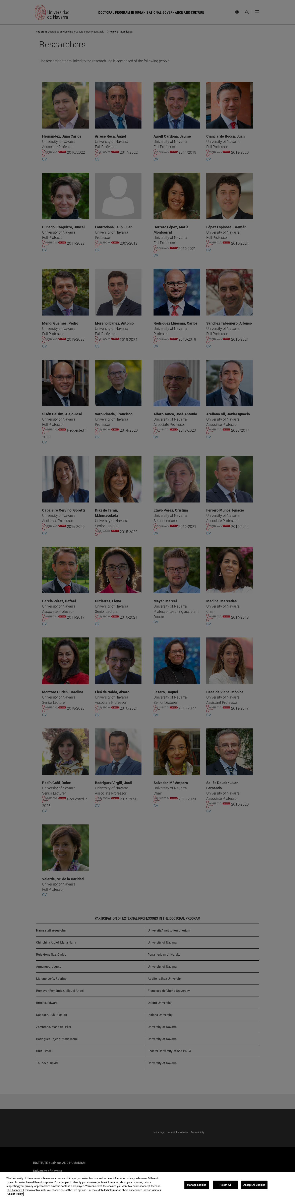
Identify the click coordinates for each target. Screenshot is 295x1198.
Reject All (225, 1185)
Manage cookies (196, 1185)
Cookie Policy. (15, 1194)
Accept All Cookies (254, 1185)
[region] (147, 1185)
